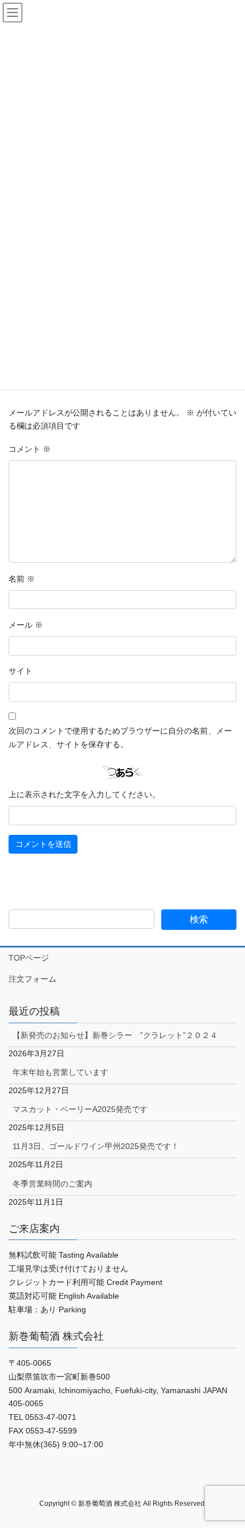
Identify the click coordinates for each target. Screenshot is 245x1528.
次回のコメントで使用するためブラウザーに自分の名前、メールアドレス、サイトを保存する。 (120, 737)
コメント (30, 449)
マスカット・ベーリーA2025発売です (80, 1109)
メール (26, 624)
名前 (22, 578)
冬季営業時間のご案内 (52, 1183)
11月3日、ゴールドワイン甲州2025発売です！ (96, 1146)
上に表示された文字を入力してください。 (84, 794)
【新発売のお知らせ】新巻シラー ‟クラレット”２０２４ (115, 1035)
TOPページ (29, 957)
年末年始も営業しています (60, 1072)
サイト (20, 671)
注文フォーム (32, 978)
